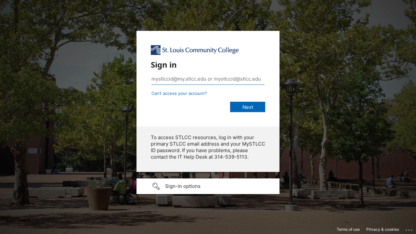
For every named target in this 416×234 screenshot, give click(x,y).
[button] (208, 186)
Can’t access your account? (179, 93)
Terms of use (348, 229)
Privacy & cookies (382, 229)
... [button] (409, 228)
